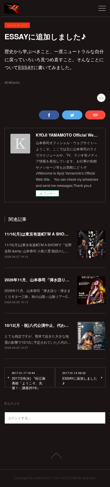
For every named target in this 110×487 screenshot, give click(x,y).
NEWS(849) (12, 83)
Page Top (55, 455)
